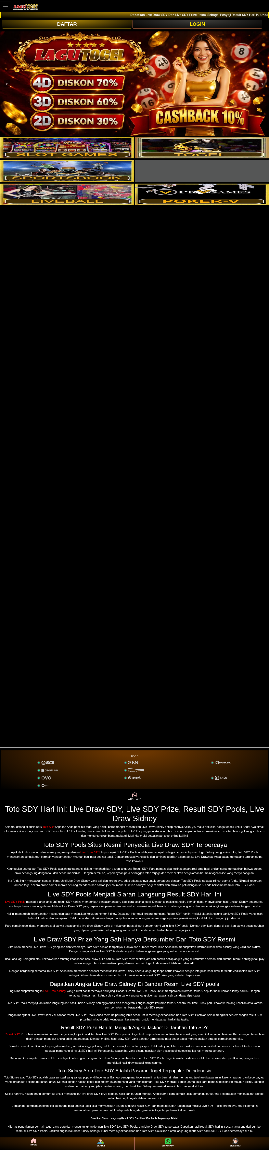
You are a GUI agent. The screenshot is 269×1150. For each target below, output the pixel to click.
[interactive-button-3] (67, 171)
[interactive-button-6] (202, 194)
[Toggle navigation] (5, 6)
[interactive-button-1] (67, 147)
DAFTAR (67, 24)
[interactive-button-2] (202, 147)
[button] (7, 83)
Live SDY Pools (15, 901)
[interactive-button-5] (67, 194)
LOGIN (197, 24)
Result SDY (12, 1034)
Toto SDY (49, 826)
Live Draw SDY (90, 852)
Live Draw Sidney (54, 991)
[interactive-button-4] (202, 171)
